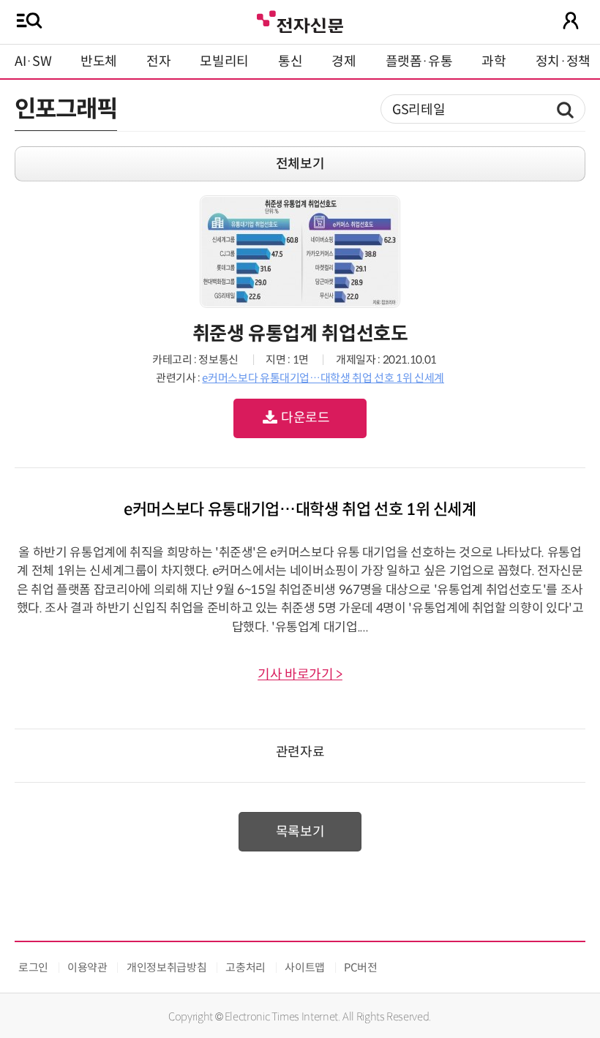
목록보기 (300, 832)
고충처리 (245, 967)
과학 (493, 61)
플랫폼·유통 (419, 61)
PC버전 (361, 967)
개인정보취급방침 (166, 967)
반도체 (98, 61)
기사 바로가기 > (300, 674)
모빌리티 (224, 61)
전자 (158, 61)
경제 (343, 61)
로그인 (33, 967)
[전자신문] (300, 20)
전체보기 (300, 164)
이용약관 (87, 967)
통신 (290, 61)
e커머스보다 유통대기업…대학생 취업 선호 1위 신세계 (323, 378)
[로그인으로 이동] (570, 20)
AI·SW (33, 61)
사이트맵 (305, 967)
